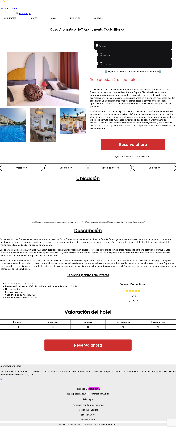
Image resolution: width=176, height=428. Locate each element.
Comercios (75, 17)
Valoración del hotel (88, 312)
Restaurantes (9, 17)
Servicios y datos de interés (88, 275)
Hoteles (33, 17)
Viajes (53, 17)
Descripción (66, 167)
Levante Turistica (8, 8)
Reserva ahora (133, 144)
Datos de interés (110, 167)
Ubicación (21, 167)
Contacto (98, 17)
